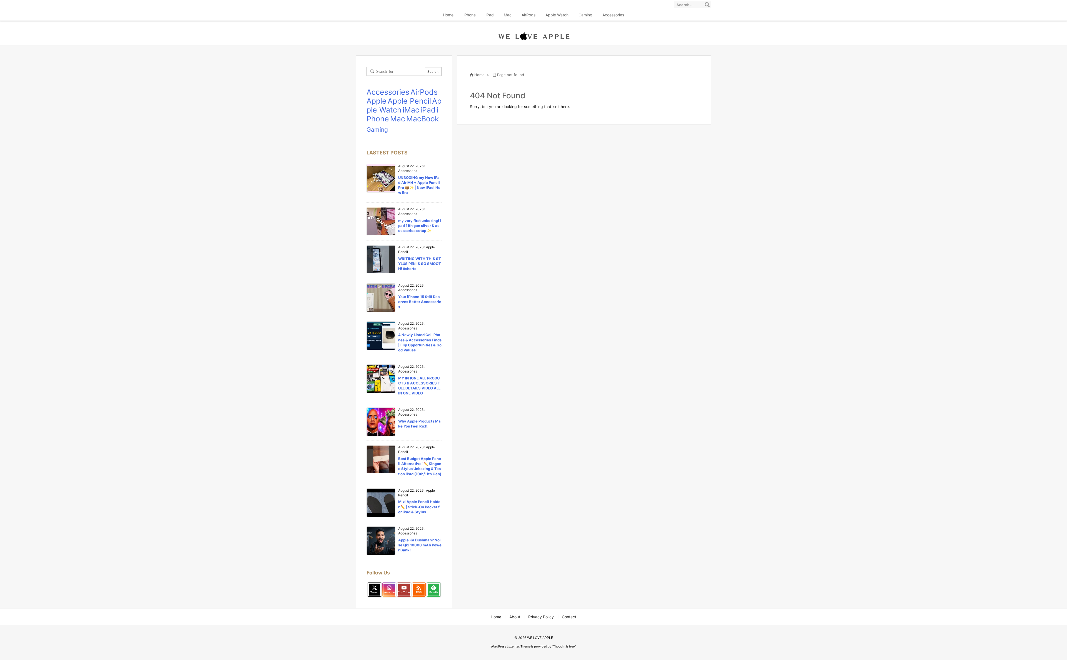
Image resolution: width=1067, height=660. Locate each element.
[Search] (707, 4)
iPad (428, 109)
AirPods (424, 92)
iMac (411, 109)
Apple (377, 100)
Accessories (388, 92)
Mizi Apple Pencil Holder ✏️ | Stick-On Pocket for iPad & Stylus (419, 506)
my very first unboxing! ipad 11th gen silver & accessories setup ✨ (419, 225)
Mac (397, 118)
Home (479, 74)
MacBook (422, 118)
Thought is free (564, 646)
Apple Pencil (409, 100)
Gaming (377, 129)
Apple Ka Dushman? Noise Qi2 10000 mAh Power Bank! (420, 545)
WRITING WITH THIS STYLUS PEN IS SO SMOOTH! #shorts (419, 263)
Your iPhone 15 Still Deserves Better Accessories (419, 301)
